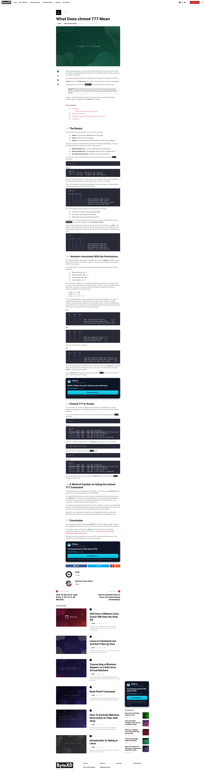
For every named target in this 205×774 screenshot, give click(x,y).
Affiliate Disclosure (105, 767)
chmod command (73, 78)
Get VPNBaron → (92, 556)
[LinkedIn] (184, 2)
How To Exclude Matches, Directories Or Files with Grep (105, 717)
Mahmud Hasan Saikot (70, 23)
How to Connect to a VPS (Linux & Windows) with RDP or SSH (133, 748)
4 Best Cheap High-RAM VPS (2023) (131, 739)
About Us (102, 763)
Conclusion (75, 119)
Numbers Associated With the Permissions (86, 111)
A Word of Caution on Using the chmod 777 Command (88, 116)
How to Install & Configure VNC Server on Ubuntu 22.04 (133, 722)
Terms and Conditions (89, 767)
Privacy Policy (137, 763)
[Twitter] (182, 2)
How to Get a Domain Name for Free (132, 714)
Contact (194, 2)
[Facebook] (180, 2)
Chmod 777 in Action (78, 113)
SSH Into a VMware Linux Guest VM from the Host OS (104, 616)
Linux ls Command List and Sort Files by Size (103, 642)
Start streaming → (93, 392)
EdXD (59, 23)
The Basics (75, 109)
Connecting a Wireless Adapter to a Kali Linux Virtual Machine (103, 667)
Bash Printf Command (102, 691)
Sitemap (119, 763)
